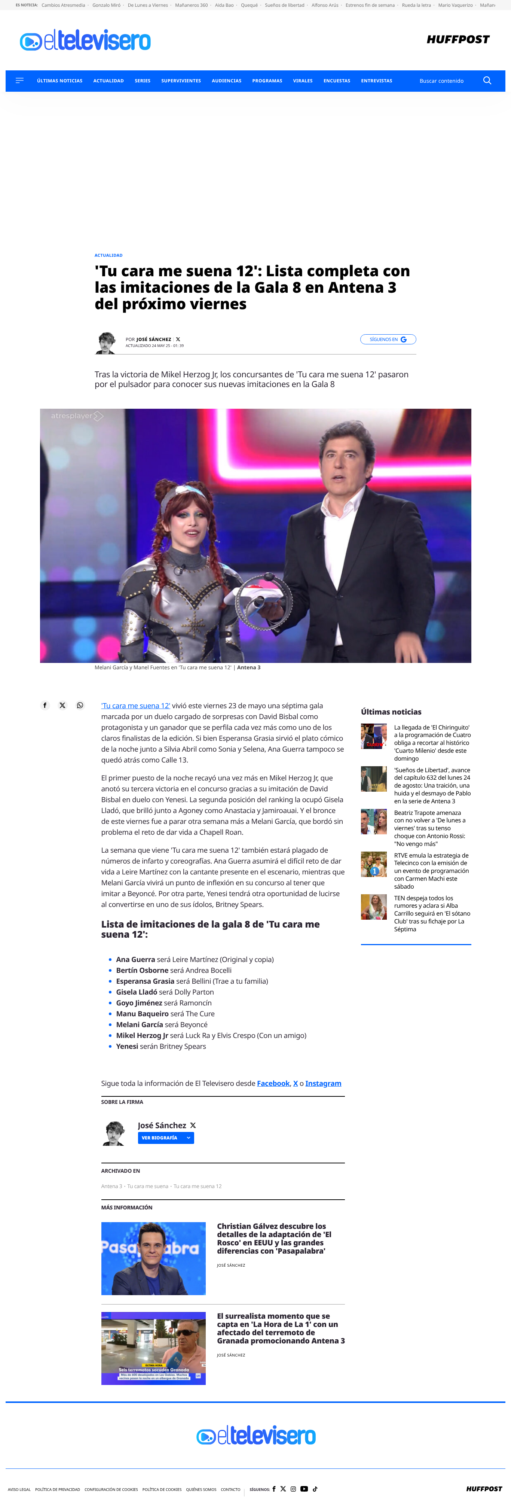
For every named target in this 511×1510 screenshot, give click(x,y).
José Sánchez (154, 339)
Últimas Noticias (60, 81)
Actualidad (109, 81)
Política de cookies (162, 1489)
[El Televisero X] (283, 1489)
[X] (178, 339)
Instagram (324, 1083)
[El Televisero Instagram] (293, 1489)
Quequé (250, 5)
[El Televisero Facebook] (274, 1489)
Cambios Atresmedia (64, 5)
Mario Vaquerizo (456, 5)
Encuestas (337, 81)
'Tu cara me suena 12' (136, 705)
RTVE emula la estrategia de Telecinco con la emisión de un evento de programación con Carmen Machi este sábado (431, 871)
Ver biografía (159, 1138)
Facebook (273, 1083)
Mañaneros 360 (192, 5)
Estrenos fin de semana (371, 5)
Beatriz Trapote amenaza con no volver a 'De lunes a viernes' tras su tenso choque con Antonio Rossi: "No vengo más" (430, 828)
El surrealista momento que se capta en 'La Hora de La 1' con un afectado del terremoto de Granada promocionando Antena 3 (281, 1328)
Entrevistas (376, 81)
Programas (267, 81)
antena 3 (111, 1186)
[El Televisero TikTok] (315, 1489)
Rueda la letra (417, 5)
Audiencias (226, 81)
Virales (303, 81)
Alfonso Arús (326, 5)
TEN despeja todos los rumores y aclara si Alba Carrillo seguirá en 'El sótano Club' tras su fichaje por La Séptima (432, 913)
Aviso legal (19, 1489)
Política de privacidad (57, 1489)
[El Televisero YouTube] (304, 1489)
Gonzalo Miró (107, 5)
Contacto (230, 1489)
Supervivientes (181, 81)
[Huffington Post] (458, 40)
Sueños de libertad (285, 5)
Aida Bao (225, 5)
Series (142, 81)
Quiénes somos (201, 1489)
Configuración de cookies (111, 1489)
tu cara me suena (147, 1186)
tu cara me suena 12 (197, 1186)
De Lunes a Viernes (148, 5)
